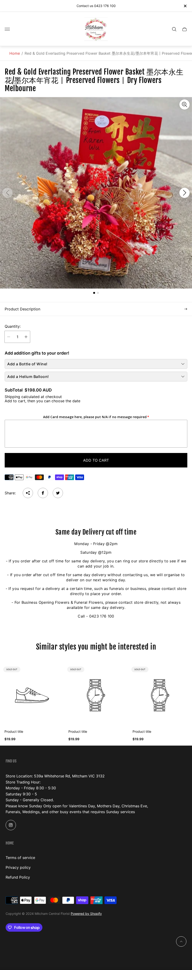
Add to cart (96, 460)
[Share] (28, 493)
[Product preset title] (32, 695)
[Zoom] (184, 104)
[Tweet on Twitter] (58, 493)
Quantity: (13, 326)
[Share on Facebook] (43, 493)
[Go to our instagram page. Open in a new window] (11, 825)
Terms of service (20, 857)
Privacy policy (18, 867)
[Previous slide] (7, 193)
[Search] (174, 29)
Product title (13, 731)
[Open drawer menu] (7, 29)
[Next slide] (184, 193)
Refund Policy (18, 877)
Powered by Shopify (86, 914)
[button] (94, 293)
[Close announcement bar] (185, 6)
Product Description (22, 309)
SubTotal (14, 390)
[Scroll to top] (181, 941)
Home (14, 53)
